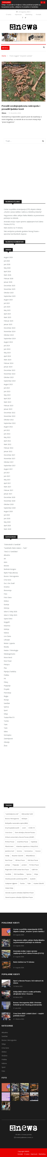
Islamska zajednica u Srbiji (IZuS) (27, 846)
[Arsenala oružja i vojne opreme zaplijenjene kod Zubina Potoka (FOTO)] (6, 954)
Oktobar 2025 (9, 293)
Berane (6, 566)
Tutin (23, 65)
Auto (5, 562)
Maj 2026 (7, 268)
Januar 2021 (8, 494)
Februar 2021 (8, 490)
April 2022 (7, 441)
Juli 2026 (7, 261)
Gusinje (6, 604)
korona (19, 851)
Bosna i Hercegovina (11, 576)
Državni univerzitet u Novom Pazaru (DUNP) (19, 837)
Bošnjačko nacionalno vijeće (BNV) (16, 823)
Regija (6, 696)
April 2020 (7, 525)
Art (5, 559)
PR (5, 679)
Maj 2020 (7, 522)
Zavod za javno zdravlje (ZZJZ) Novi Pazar (19, 897)
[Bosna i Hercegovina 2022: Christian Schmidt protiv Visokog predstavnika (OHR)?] (6, 1006)
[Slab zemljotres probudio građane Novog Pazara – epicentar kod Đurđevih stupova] (6, 1100)
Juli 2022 (7, 430)
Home (4, 56)
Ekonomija (7, 590)
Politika (6, 675)
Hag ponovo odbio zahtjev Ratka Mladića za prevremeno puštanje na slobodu (24, 216)
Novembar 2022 (9, 416)
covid (24, 828)
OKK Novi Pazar (33, 860)
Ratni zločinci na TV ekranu (13, 228)
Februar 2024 (8, 363)
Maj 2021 (7, 480)
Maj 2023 (7, 395)
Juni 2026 (7, 264)
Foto (5, 594)
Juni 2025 (7, 307)
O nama (8, 14)
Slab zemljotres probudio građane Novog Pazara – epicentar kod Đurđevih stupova (22, 232)
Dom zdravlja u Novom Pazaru (25, 832)
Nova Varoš (8, 657)
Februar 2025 (8, 321)
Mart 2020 (7, 529)
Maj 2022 (7, 437)
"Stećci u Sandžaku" (11, 551)
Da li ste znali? (9, 583)
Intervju (6, 608)
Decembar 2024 (9, 328)
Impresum (18, 14)
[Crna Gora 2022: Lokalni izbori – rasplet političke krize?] (6, 1016)
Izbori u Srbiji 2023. (10, 615)
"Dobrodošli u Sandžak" (12, 544)
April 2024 (7, 356)
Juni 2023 (7, 391)
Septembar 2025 (10, 296)
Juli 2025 (7, 303)
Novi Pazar (8, 661)
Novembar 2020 (9, 501)
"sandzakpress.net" (12, 814)
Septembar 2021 (10, 465)
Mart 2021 (7, 487)
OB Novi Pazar (20, 860)
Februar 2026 (8, 278)
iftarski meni (9, 846)
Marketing (28, 14)
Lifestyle (7, 640)
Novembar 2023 (9, 374)
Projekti (6, 689)
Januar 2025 (8, 324)
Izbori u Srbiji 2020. (10, 611)
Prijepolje (7, 686)
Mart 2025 (7, 317)
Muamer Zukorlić (17, 856)
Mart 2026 (7, 275)
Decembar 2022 (9, 413)
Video (6, 731)
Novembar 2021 (9, 458)
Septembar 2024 (10, 338)
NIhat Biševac (30, 856)
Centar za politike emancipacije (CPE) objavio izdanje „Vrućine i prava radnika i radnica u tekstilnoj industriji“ (23, 210)
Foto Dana (7, 597)
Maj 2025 (7, 310)
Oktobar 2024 (9, 335)
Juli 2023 (7, 388)
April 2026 (7, 271)
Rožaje (6, 700)
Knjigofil (7, 622)
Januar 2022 (8, 451)
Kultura (6, 633)
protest (24, 865)
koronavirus (29, 851)
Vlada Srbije (9, 888)
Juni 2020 (7, 518)
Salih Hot (35, 870)
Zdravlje (7, 742)
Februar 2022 (8, 448)
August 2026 (8, 257)
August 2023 (8, 384)
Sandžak (7, 703)
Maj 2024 (7, 353)
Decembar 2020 (9, 497)
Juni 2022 (7, 434)
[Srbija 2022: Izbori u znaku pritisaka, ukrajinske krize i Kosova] (6, 995)
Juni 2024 (7, 349)
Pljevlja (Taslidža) (10, 671)
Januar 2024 (8, 367)
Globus (6, 601)
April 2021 (7, 483)
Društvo (16, 65)
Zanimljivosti (8, 739)
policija (7, 865)
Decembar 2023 (9, 370)
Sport (6, 710)
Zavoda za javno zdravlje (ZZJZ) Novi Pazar (19, 893)
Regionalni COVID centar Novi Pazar (17, 870)
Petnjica (7, 664)
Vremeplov (7, 735)
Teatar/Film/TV (9, 717)
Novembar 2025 (9, 289)
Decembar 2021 (9, 455)
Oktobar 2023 (9, 377)
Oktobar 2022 (9, 420)
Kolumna (7, 626)
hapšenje (34, 842)
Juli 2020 (7, 515)
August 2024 (8, 342)
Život (5, 746)
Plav (5, 668)
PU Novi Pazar (34, 865)
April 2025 (7, 314)
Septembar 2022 (10, 423)
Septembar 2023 (10, 381)
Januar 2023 (8, 409)
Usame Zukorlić (39, 883)
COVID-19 (31, 828)
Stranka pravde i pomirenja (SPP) (16, 879)
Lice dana (7, 636)
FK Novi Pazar (9, 842)
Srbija (6, 714)
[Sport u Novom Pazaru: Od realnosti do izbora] (6, 984)
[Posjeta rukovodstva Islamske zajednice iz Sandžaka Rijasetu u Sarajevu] (34, 1100)
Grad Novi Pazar (22, 842)
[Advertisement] (23, 172)
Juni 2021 (7, 476)
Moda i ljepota (9, 643)
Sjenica (6, 707)
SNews (4, 113)
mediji (7, 856)
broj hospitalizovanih (12, 828)
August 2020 (8, 511)
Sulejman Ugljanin (11, 883)
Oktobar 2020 (9, 504)
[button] (42, 2)
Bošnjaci (24, 819)
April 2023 (7, 398)
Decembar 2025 (9, 286)
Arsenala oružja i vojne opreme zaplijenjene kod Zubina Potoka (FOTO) (23, 223)
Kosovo (38, 851)
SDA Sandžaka (19, 874)
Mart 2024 (7, 360)
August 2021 (8, 469)
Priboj (6, 682)
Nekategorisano (9, 654)
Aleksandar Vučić (27, 814)
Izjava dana (8, 619)
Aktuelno (7, 65)
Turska (6, 721)
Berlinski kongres (10, 569)
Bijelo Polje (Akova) (11, 573)
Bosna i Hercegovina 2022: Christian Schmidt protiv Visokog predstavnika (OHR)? (27, 1005)
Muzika (6, 647)
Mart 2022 (7, 444)
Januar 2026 (8, 282)
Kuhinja (6, 629)
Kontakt (38, 14)
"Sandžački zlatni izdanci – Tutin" (15, 548)
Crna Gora (7, 580)
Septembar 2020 (10, 508)
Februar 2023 (8, 405)
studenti (32, 879)
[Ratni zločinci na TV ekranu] (6, 965)
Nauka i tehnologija (11, 650)
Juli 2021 (7, 473)
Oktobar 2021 (9, 462)
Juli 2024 (7, 345)
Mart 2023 (7, 402)
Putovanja (7, 693)
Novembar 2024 (9, 331)
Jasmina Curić (9, 851)
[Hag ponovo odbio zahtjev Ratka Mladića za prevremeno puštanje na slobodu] (6, 943)
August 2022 (8, 427)
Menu (6, 48)
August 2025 (8, 300)
